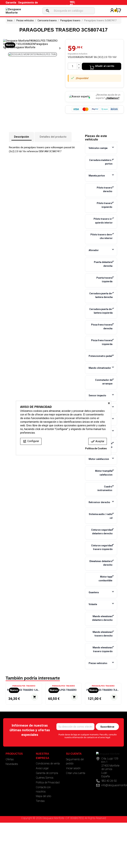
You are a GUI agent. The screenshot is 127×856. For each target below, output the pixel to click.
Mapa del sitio (43, 796)
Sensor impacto (97, 395)
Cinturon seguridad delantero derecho (102, 532)
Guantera (94, 592)
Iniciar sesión (73, 768)
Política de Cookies (96, 448)
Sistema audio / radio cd (100, 516)
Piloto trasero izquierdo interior (103, 221)
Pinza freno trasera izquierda (101, 342)
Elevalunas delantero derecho (100, 563)
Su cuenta (74, 753)
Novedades (12, 764)
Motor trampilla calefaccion (103, 473)
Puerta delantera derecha (103, 264)
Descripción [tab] (21, 136)
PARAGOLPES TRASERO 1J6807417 (24, 690)
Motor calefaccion (99, 459)
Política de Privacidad (48, 782)
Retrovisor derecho (99, 502)
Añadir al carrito (104, 66)
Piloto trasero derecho (104, 189)
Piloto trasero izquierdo (104, 205)
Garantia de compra (47, 773)
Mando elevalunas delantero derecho (102, 618)
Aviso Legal (42, 768)
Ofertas (10, 759)
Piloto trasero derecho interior (101, 236)
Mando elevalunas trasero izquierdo (103, 649)
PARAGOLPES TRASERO (63, 690)
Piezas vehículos (98, 663)
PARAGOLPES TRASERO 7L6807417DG (103, 690)
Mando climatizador (100, 368)
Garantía (11, 2)
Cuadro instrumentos (104, 488)
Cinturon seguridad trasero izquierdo (102, 547)
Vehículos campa (98, 148)
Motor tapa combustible (105, 578)
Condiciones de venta (48, 763)
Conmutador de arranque (103, 382)
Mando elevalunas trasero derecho (103, 634)
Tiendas (40, 801)
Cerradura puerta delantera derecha (101, 295)
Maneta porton (97, 175)
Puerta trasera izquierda (104, 279)
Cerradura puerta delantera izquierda (101, 311)
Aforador (94, 250)
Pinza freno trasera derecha (101, 326)
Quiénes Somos (44, 777)
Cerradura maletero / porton (100, 162)
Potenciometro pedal (100, 356)
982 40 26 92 (109, 780)
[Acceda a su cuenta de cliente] (112, 14)
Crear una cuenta (75, 773)
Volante (93, 604)
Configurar (31, 441)
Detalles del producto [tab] (53, 136)
